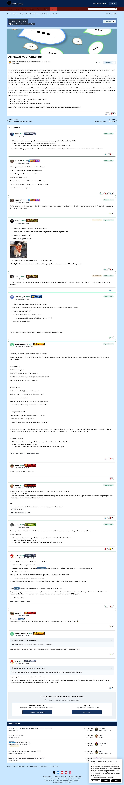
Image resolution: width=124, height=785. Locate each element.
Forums (17, 9)
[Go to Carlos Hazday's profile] (96, 744)
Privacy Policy (47, 777)
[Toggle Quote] (12, 640)
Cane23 (101, 758)
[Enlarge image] (18, 249)
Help (45, 9)
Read (38, 9)
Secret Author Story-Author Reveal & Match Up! (23, 728)
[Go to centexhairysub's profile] (12, 297)
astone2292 (25, 61)
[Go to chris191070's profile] (12, 161)
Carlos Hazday (103, 743)
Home (10, 9)
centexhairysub (20, 297)
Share (99, 62)
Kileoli (100, 751)
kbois (16, 556)
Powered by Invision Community (62, 782)
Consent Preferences (74, 777)
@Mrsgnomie (41, 568)
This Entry (108, 9)
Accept (116, 780)
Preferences (95, 780)
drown (17, 134)
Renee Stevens (14, 744)
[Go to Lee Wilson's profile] (96, 729)
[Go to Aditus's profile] (12, 525)
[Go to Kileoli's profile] (96, 752)
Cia (11, 730)
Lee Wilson (102, 728)
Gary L (17, 465)
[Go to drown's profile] (12, 134)
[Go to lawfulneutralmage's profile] (12, 344)
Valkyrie (17, 220)
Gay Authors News (18, 20)
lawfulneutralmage (21, 344)
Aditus (17, 525)
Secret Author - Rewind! (15, 735)
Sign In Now (86, 712)
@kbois (21, 619)
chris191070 (19, 161)
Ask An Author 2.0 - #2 (22, 742)
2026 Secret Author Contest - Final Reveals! (22, 751)
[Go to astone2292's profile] (9, 62)
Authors (32, 9)
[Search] (115, 9)
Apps (53, 9)
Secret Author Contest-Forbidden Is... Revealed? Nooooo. (26, 758)
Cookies (63, 777)
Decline (106, 780)
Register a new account (37, 712)
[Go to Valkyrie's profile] (12, 221)
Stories (24, 9)
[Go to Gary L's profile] (12, 466)
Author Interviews (36, 61)
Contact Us (56, 777)
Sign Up (113, 3)
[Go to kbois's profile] (12, 556)
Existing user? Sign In (100, 3)
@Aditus (16, 588)
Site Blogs (31, 24)
